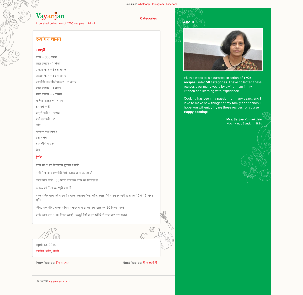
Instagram (158, 3)
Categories (148, 18)
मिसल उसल (62, 263)
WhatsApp (144, 3)
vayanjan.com (59, 281)
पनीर (48, 251)
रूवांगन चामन (48, 39)
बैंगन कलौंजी (150, 263)
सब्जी (56, 251)
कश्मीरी (40, 251)
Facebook (171, 3)
